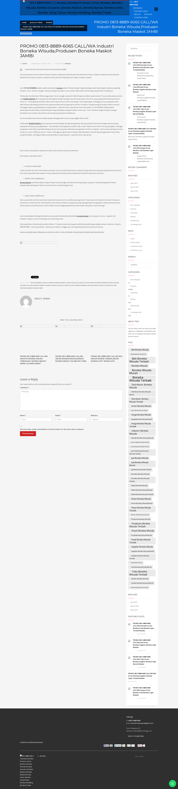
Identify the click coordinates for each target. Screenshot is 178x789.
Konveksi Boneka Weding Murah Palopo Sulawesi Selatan (54, 285)
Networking (135, 220)
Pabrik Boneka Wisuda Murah (142, 490)
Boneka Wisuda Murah (140, 371)
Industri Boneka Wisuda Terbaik (140, 442)
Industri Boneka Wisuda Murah (142, 438)
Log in (133, 238)
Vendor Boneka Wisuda (139, 579)
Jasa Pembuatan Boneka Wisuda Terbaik (139, 452)
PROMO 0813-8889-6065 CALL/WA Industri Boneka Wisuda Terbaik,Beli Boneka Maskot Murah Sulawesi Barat (34, 360)
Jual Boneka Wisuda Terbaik (141, 469)
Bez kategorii (135, 205)
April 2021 (134, 183)
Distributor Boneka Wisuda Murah (140, 393)
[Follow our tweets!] (149, 756)
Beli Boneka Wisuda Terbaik (139, 360)
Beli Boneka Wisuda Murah (138, 354)
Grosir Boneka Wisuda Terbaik (139, 410)
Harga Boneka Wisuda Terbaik (140, 425)
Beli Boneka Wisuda (140, 349)
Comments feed (136, 246)
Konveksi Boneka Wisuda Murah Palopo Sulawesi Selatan (95, 285)
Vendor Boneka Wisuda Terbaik (139, 587)
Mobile (133, 217)
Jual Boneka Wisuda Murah (138, 464)
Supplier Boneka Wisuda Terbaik (139, 557)
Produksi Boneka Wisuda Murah (140, 515)
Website (94, 415)
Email (58, 415)
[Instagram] (156, 756)
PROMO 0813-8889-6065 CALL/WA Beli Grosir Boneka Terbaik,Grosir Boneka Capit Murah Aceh (107, 358)
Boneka (68, 63)
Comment (24, 387)
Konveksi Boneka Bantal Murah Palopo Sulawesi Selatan (68, 283)
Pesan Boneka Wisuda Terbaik (140, 509)
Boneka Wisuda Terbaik (140, 379)
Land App (134, 213)
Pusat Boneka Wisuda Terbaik (139, 541)
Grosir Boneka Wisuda (141, 406)
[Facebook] (145, 2)
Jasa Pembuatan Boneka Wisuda (140, 446)
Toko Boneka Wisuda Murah (141, 567)
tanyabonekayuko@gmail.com (142, 723)
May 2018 (134, 191)
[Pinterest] (153, 2)
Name (23, 415)
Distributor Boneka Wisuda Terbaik (138, 400)
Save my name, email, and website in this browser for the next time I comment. (52, 429)
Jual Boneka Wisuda (139, 458)
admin (24, 63)
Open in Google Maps (136, 736)
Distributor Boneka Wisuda (140, 386)
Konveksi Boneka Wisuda (140, 474)
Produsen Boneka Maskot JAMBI (31, 288)
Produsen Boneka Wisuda (140, 519)
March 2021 (135, 187)
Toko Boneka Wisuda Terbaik (138, 573)
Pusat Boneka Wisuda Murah (141, 535)
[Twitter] (149, 2)
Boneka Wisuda (139, 365)
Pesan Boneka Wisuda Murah (142, 503)
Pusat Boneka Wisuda (143, 530)
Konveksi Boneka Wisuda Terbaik (139, 479)
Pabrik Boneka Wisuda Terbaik (142, 494)
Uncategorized (136, 224)
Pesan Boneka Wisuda (141, 498)
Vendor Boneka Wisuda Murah (142, 583)
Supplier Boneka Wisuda (142, 546)
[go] (153, 48)
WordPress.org (136, 250)
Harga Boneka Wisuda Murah (141, 419)
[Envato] (145, 5)
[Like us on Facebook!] (145, 756)
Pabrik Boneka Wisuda (139, 485)
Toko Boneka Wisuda (136, 562)
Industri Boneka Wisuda (39, 283)
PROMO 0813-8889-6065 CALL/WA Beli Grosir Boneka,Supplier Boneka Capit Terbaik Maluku (142, 131)
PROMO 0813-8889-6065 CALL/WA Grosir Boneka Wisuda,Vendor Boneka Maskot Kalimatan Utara (70, 358)
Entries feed (135, 242)
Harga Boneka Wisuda (141, 414)
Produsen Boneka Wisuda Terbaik (139, 525)
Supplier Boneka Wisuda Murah (142, 551)
